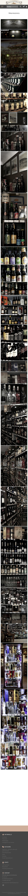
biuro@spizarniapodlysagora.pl (10, 882)
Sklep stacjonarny (14, 13)
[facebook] (3, 885)
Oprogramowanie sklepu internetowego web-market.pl (17, 893)
